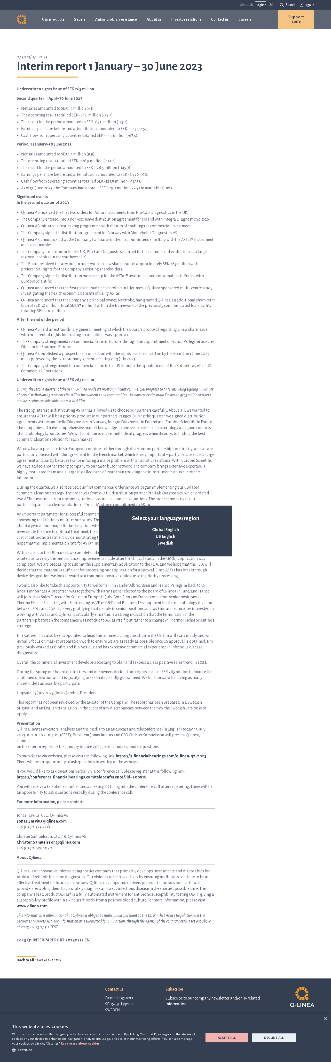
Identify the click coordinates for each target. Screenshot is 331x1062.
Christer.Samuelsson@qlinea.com (48, 842)
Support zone (296, 19)
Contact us (220, 19)
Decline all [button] (274, 1038)
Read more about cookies (80, 1043)
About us (154, 19)
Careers (245, 19)
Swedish (165, 543)
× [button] (325, 1019)
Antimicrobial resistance (116, 19)
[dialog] (165, 1038)
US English (165, 536)
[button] (105, 1050)
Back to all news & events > (39, 960)
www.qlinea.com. (33, 906)
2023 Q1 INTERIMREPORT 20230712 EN (53, 940)
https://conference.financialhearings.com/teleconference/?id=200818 (81, 777)
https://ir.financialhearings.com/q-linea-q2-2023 (161, 756)
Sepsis (80, 19)
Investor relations (186, 19)
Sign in (309, 5)
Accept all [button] (227, 1038)
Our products (53, 19)
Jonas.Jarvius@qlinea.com (42, 821)
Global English (165, 530)
